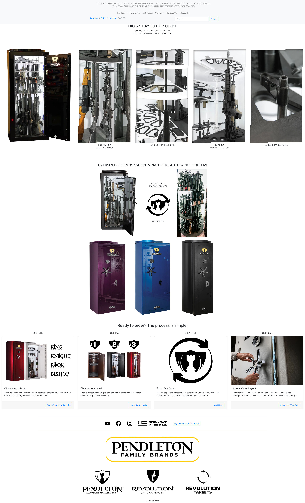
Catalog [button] (159, 13)
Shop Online (134, 13)
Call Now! (218, 405)
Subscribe (185, 13)
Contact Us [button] (171, 13)
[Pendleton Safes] (102, 481)
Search (214, 19)
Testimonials (147, 13)
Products (94, 18)
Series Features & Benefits (58, 405)
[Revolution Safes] (152, 481)
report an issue (152, 501)
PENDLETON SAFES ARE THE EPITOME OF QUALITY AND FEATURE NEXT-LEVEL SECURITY (153, 6)
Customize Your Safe (289, 405)
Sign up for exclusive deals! (186, 423)
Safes (103, 18)
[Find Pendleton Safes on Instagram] (130, 423)
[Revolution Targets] (202, 481)
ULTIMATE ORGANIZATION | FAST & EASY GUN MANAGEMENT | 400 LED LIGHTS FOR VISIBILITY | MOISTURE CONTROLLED (153, 3)
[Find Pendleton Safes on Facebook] (118, 423)
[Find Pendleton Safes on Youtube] (107, 423)
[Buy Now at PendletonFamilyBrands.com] (152, 449)
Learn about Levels (138, 405)
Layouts (112, 18)
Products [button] (121, 13)
